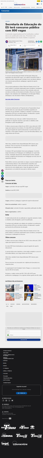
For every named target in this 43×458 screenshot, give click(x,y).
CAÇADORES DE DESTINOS (25, 7)
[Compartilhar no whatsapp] (2, 173)
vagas (11, 306)
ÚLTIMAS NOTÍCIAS (7, 350)
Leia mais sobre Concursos (12, 99)
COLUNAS (5, 373)
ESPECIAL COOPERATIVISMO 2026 (8, 358)
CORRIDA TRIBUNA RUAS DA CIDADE (8, 355)
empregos (18, 304)
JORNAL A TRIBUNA (7, 371)
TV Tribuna (10, 7)
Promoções (5, 376)
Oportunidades (34, 304)
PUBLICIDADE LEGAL (7, 378)
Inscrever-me (24, 339)
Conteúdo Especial (7, 382)
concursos (12, 304)
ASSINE (38, 1)
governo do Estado (25, 304)
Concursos (7, 21)
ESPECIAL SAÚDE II (17, 7)
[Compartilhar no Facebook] (2, 176)
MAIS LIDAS (5, 352)
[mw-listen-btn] (2, 170)
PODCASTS (33, 7)
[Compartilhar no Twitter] (2, 179)
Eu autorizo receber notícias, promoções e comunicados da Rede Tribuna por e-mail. (18, 336)
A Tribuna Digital (39, 7)
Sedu (7, 306)
